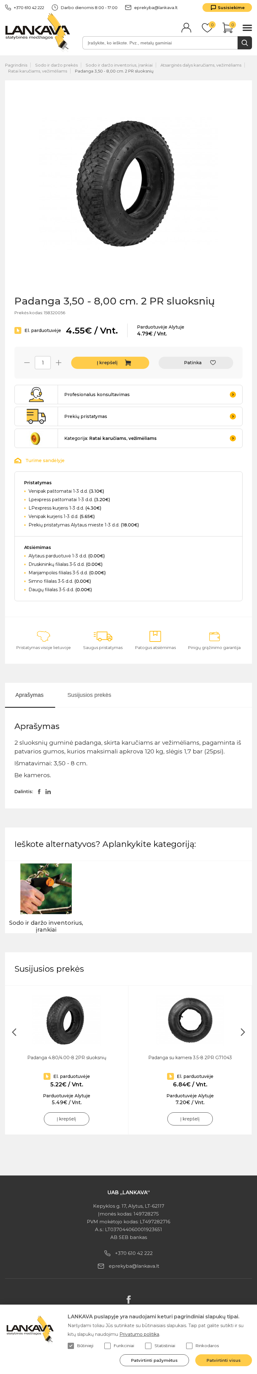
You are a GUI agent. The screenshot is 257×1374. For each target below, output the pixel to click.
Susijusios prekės (89, 695)
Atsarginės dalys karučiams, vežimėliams (200, 65)
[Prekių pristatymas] (36, 416)
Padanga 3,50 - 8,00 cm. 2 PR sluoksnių (114, 70)
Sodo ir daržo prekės (56, 65)
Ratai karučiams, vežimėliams (37, 70)
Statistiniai (165, 1345)
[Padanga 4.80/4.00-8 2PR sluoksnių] (66, 1020)
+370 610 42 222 (29, 7)
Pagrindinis (16, 65)
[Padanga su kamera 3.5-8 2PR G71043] (190, 1020)
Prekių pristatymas (85, 416)
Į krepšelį (107, 362)
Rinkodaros (207, 1345)
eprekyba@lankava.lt (156, 7)
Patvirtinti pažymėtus (154, 1360)
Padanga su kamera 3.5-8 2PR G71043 (190, 1057)
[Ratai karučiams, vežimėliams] (36, 438)
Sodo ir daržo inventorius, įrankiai (119, 65)
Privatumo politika (139, 1334)
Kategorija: (110, 438)
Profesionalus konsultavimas (97, 394)
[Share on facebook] (39, 791)
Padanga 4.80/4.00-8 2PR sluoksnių (66, 1057)
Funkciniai (124, 1345)
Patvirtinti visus (224, 1360)
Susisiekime (231, 7)
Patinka (193, 362)
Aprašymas (29, 695)
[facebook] (129, 1300)
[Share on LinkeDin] (48, 791)
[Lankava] (39, 32)
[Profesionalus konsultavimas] (36, 394)
